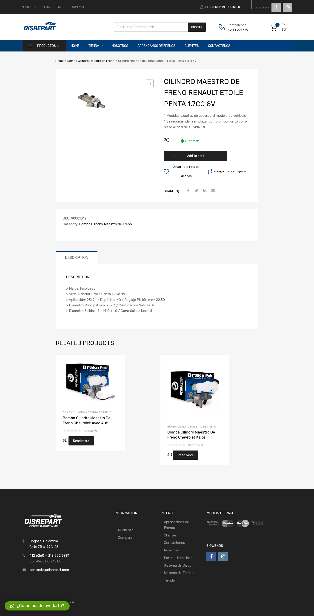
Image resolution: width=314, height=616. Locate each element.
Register (233, 7)
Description (76, 257)
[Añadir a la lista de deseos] (82, 382)
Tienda (93, 46)
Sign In (220, 7)
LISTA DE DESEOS (54, 7)
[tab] (76, 257)
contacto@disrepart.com (49, 570)
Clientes (192, 46)
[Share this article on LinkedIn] (204, 191)
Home (75, 46)
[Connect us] (276, 7)
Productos (46, 46)
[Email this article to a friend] (212, 191)
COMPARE (78, 7)
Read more (98, 382)
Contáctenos (219, 46)
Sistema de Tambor (179, 573)
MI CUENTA (29, 7)
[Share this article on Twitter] (196, 191)
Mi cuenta (125, 530)
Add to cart (195, 156)
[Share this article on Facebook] (188, 191)
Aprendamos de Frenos (156, 46)
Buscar (196, 27)
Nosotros (120, 46)
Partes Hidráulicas (178, 558)
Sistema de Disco (177, 565)
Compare (125, 538)
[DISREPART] (40, 30)
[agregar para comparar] (90, 382)
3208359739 (238, 30)
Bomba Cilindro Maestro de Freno (90, 61)
